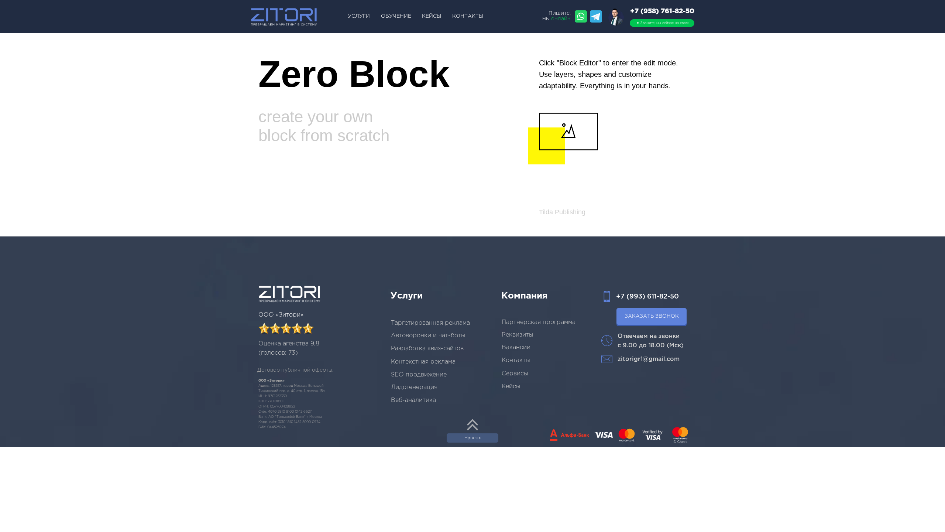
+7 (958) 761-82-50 (662, 11)
